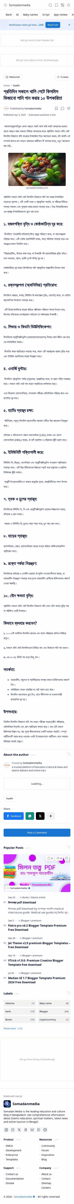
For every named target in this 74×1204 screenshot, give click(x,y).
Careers (46, 1187)
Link (41, 24)
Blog (44, 1159)
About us (46, 1174)
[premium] (36, 920)
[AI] (17, 14)
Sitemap (46, 1183)
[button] (5, 5)
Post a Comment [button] (37, 832)
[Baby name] (54, 1003)
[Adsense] (20, 1003)
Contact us (12, 1174)
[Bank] (9, 14)
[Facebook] (6, 1129)
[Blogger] (26, 920)
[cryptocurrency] (54, 1019)
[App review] (61, 14)
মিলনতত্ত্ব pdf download (22, 902)
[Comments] (50, 858)
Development (13, 1150)
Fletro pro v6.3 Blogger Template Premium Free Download (37, 928)
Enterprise (12, 1155)
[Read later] (56, 108)
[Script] (46, 14)
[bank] (20, 1011)
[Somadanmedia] (25, 108)
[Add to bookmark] (66, 858)
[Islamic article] (38, 897)
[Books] (26, 897)
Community (48, 1146)
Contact (45, 1178)
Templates (12, 1159)
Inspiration (47, 1155)
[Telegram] (45, 1129)
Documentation (15, 1178)
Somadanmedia (19, 5)
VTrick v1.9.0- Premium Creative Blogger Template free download (35, 962)
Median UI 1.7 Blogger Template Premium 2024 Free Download (36, 980)
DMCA (9, 1146)
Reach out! (53, 24)
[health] (10, 798)
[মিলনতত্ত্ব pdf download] (37, 873)
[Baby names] (30, 14)
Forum (45, 1150)
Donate (10, 1183)
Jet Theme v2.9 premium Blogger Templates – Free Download (39, 945)
